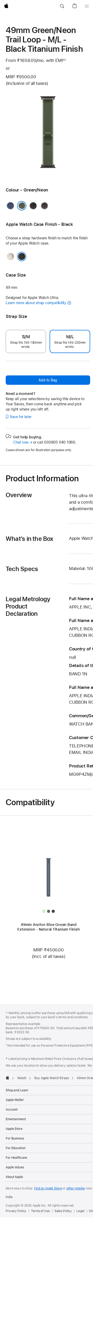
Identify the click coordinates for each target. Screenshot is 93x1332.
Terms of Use (40, 1211)
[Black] (21, 256)
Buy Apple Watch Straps (51, 1078)
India (9, 1197)
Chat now (22, 442)
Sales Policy (63, 1211)
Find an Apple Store (48, 1188)
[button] (62, 6)
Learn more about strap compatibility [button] (36, 303)
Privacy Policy (16, 1211)
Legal (80, 1211)
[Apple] (7, 1077)
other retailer (75, 1188)
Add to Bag (47, 380)
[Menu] (87, 6)
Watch (21, 1078)
